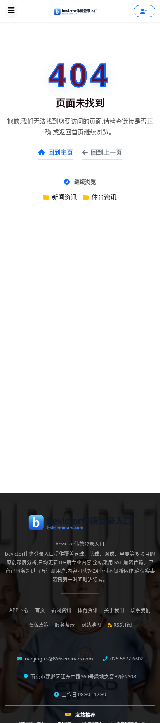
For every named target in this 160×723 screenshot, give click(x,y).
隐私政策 (38, 625)
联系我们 (140, 610)
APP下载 (19, 610)
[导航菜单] (11, 11)
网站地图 (91, 625)
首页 (40, 610)
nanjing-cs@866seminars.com (58, 658)
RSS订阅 (122, 625)
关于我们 (114, 610)
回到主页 (60, 152)
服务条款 (65, 625)
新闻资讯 (63, 197)
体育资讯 (103, 197)
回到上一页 (106, 152)
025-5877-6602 (126, 658)
